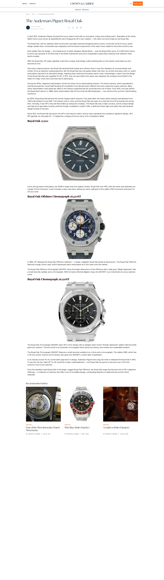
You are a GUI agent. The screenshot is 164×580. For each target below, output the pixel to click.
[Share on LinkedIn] (80, 27)
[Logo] (82, 3)
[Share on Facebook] (69, 27)
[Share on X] (73, 27)
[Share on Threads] (77, 27)
